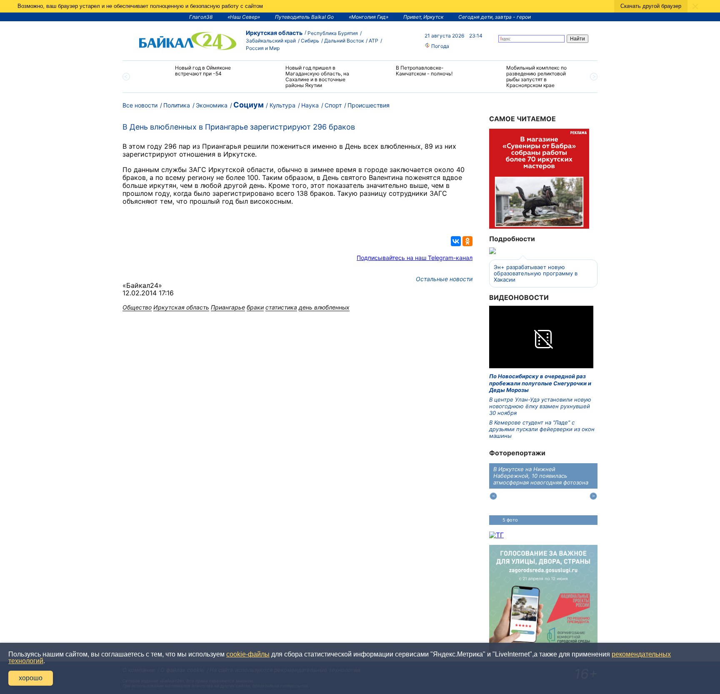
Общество (137, 307)
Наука (310, 105)
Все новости (140, 105)
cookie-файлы (248, 654)
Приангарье (228, 307)
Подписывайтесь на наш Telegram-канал (414, 257)
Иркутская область (274, 32)
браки (255, 307)
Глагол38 (200, 17)
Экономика (212, 105)
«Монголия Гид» (368, 17)
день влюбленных (324, 307)
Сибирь (310, 40)
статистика (281, 307)
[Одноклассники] (467, 241)
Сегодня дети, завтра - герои (494, 17)
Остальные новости (444, 278)
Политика (176, 105)
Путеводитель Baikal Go (304, 17)
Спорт (333, 105)
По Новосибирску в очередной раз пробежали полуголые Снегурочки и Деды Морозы (540, 383)
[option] (194, 74)
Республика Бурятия (333, 33)
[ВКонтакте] (456, 241)
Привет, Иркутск (423, 17)
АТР (373, 40)
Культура (282, 105)
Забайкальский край (271, 40)
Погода (439, 46)
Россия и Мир (263, 48)
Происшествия (369, 105)
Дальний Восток (344, 40)
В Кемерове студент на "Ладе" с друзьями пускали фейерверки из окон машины (542, 429)
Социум (248, 104)
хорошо (30, 678)
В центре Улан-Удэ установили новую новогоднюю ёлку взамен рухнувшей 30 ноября (540, 406)
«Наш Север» (244, 17)
